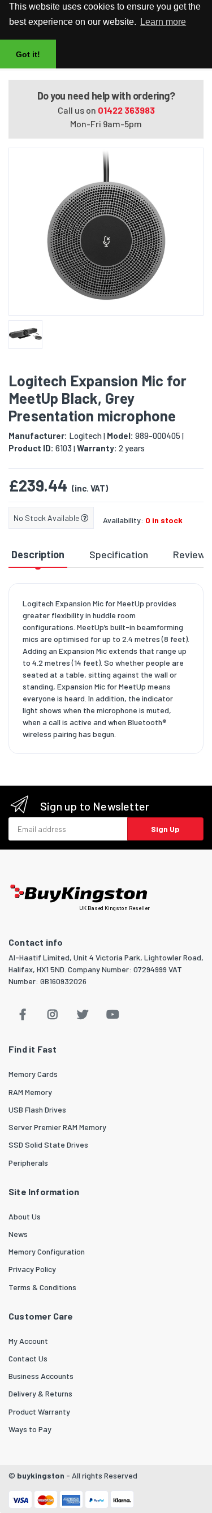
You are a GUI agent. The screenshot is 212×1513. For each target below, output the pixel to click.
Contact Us (27, 1358)
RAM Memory (30, 1092)
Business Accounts (40, 1376)
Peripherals (28, 1162)
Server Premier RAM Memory (57, 1127)
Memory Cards (33, 1074)
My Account (28, 1341)
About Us (24, 1216)
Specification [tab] (118, 554)
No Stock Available (47, 518)
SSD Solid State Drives (48, 1144)
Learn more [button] (163, 22)
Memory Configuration (46, 1251)
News (18, 1234)
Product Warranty (39, 1411)
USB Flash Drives (37, 1109)
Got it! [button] (28, 54)
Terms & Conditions (42, 1287)
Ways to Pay (29, 1429)
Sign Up (165, 829)
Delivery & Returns (40, 1393)
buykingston (40, 1475)
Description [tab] (37, 554)
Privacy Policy (32, 1269)
